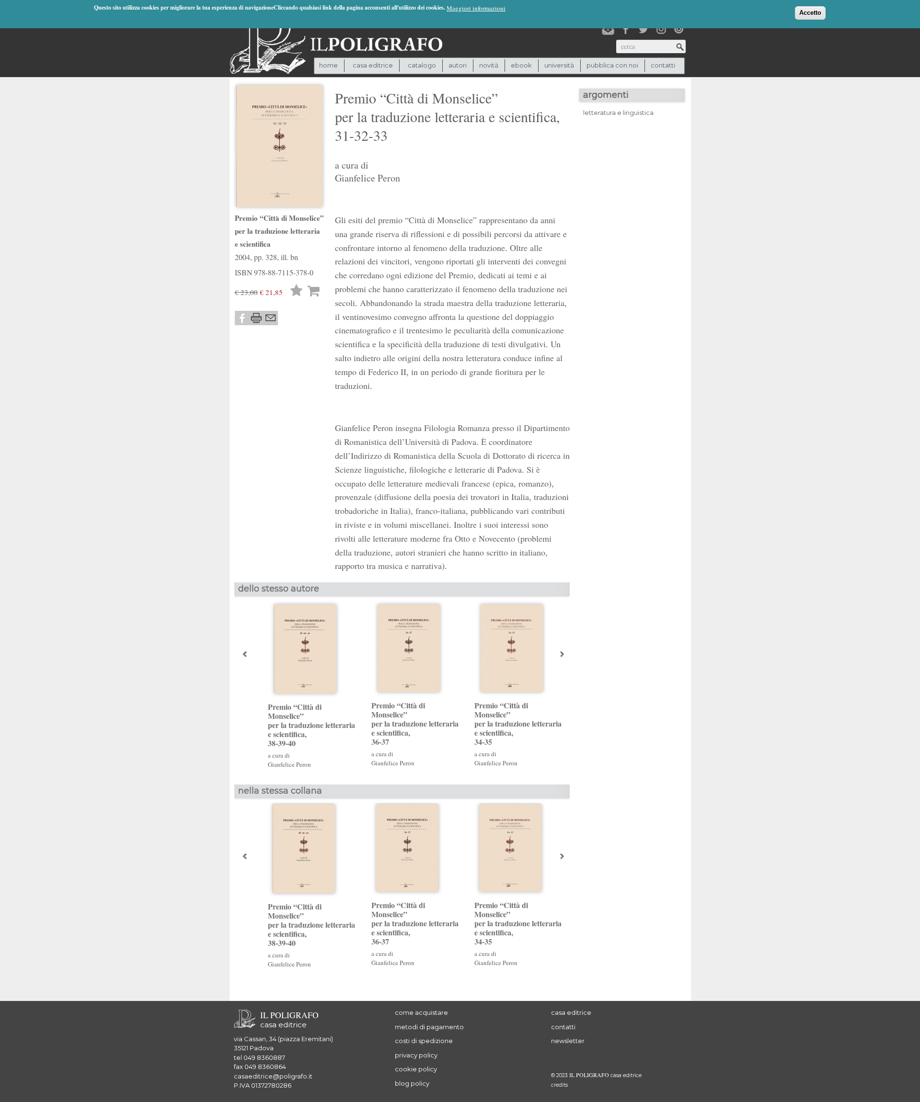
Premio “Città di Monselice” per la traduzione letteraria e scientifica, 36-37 (415, 724)
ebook (521, 65)
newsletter (568, 1041)
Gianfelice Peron (367, 177)
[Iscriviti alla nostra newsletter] (608, 29)
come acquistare (421, 1012)
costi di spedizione (424, 1041)
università (559, 65)
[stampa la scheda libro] (256, 318)
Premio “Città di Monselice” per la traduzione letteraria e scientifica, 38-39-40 (311, 725)
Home (328, 65)
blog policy (412, 1083)
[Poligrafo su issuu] (679, 29)
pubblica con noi (612, 65)
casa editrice (571, 1012)
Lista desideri (296, 291)
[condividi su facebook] (242, 318)
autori (457, 65)
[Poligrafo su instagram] (661, 29)
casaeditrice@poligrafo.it (273, 1076)
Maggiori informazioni (476, 8)
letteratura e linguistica (618, 112)
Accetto (810, 12)
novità (488, 65)
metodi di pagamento (429, 1027)
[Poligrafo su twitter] (643, 29)
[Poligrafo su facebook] (625, 29)
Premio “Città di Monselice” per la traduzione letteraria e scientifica (279, 231)
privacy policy (416, 1055)
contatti (663, 65)
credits (559, 1085)
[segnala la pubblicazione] (271, 318)
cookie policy (416, 1069)
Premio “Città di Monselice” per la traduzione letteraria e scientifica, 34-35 (518, 724)
